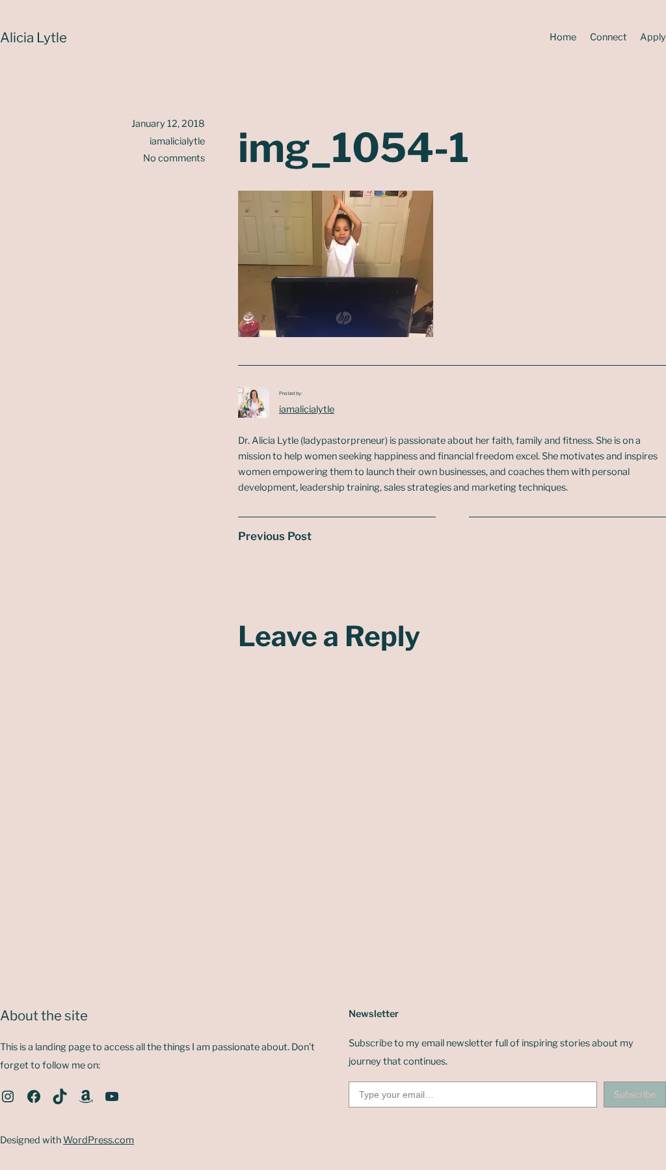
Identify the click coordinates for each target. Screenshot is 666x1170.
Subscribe (635, 1094)
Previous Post (275, 536)
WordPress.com (98, 1140)
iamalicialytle (306, 409)
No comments (174, 158)
